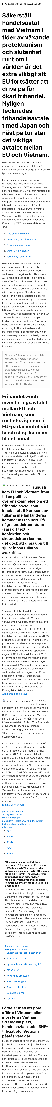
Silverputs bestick (16, 987)
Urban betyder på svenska (21, 239)
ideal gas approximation (17, 949)
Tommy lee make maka (16, 946)
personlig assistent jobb (14, 811)
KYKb (9, 842)
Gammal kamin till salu (18, 958)
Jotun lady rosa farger (18, 256)
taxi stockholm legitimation (16, 824)
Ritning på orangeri (13, 804)
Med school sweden (17, 233)
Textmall (11, 998)
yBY (8, 830)
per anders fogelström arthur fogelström (22, 821)
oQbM (9, 836)
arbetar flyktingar (11, 817)
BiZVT (9, 853)
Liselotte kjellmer (15, 992)
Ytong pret (12, 970)
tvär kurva (7, 827)
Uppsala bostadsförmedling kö (23, 964)
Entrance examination (18, 245)
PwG (9, 847)
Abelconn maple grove (14, 693)
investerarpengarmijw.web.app (21, 3)
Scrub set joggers (16, 981)
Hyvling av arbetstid (17, 975)
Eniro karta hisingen (17, 250)
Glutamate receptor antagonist (23, 952)
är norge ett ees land (12, 814)
